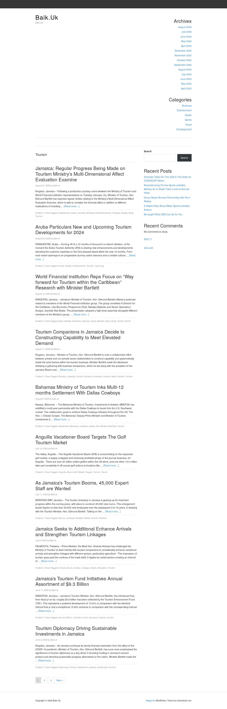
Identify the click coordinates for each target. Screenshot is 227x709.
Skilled (87, 518)
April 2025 (186, 88)
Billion (69, 617)
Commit (79, 376)
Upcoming (99, 265)
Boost (69, 567)
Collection (77, 617)
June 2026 (186, 36)
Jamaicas (70, 518)
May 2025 (186, 83)
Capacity (71, 376)
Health (188, 115)
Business (187, 105)
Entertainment (184, 110)
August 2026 (185, 27)
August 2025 (185, 69)
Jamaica (81, 212)
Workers (103, 518)
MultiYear (112, 426)
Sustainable (102, 667)
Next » (60, 680)
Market (81, 472)
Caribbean (76, 321)
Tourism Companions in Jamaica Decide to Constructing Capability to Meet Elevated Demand (79, 337)
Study (130, 212)
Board (70, 472)
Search (148, 151)
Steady (124, 212)
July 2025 (186, 74)
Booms (62, 518)
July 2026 (186, 31)
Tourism (39, 216)
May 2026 (186, 41)
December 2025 (183, 50)
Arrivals (62, 567)
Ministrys (90, 212)
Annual (62, 617)
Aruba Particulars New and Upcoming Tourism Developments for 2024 (83, 229)
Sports (188, 119)
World (127, 321)
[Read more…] (71, 206)
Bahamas (74, 426)
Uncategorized (184, 129)
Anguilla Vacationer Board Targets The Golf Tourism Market (80, 439)
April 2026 (186, 45)
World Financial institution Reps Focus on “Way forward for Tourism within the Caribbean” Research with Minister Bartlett (84, 282)
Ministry (103, 426)
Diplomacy (63, 667)
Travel (188, 124)
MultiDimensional (103, 212)
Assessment (64, 212)
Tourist (104, 472)
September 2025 (183, 64)
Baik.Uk (46, 17)
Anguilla (62, 472)
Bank (61, 321)
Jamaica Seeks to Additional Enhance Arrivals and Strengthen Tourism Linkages (83, 531)
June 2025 (186, 79)
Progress (116, 212)
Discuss (85, 321)
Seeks (93, 567)
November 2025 (183, 55)
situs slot (148, 247)
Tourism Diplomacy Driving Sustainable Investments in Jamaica (76, 631)
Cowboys (83, 426)
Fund (85, 617)
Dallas (92, 426)
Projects (102, 617)
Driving (72, 667)
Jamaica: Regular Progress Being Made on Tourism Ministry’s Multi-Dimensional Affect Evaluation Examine (80, 173)
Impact (74, 212)
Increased (97, 376)
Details (68, 265)
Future (93, 321)
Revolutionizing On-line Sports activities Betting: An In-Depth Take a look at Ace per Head (166, 188)
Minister (100, 321)
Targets (88, 472)
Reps (107, 321)
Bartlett (67, 321)
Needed (79, 518)
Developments (79, 265)
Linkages (85, 567)
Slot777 (148, 239)
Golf (75, 472)
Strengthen (102, 567)
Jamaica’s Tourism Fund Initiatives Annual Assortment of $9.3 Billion (78, 581)
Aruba (61, 265)
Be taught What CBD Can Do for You (163, 214)
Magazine (150, 700)
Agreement (64, 426)
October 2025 (184, 60)
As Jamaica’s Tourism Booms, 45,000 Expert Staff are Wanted (82, 485)
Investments (82, 667)
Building (62, 376)
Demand (88, 376)
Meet (113, 376)
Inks (97, 426)
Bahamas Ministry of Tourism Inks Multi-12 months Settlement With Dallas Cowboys (79, 389)
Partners (120, 376)
